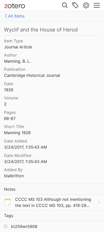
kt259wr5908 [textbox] (24, 226)
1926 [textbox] (8, 89)
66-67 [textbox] (10, 118)
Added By (13, 169)
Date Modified (17, 155)
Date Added (15, 141)
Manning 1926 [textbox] (17, 132)
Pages (10, 112)
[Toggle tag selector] (75, 5)
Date (8, 83)
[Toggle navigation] (96, 5)
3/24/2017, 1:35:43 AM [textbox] (25, 147)
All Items (16, 16)
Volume (11, 97)
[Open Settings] (86, 5)
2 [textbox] (5, 103)
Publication (14, 69)
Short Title (14, 126)
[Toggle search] (65, 5)
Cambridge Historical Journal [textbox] (32, 75)
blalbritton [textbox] (14, 175)
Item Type (13, 40)
